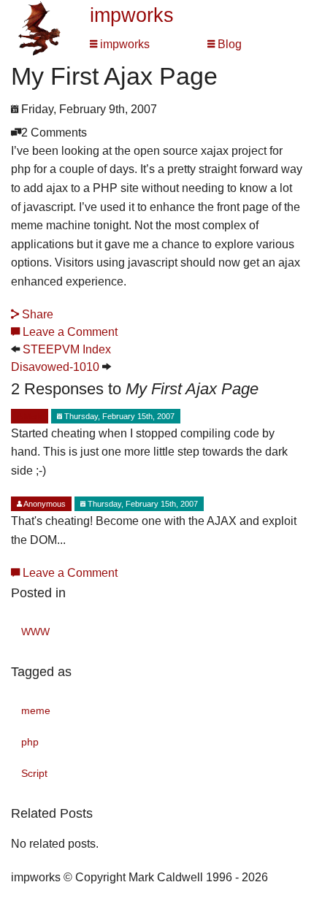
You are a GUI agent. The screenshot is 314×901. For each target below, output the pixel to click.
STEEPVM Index (67, 349)
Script (34, 773)
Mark (32, 416)
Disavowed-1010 (55, 367)
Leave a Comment (69, 332)
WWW (35, 631)
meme (35, 710)
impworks (132, 15)
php (30, 742)
